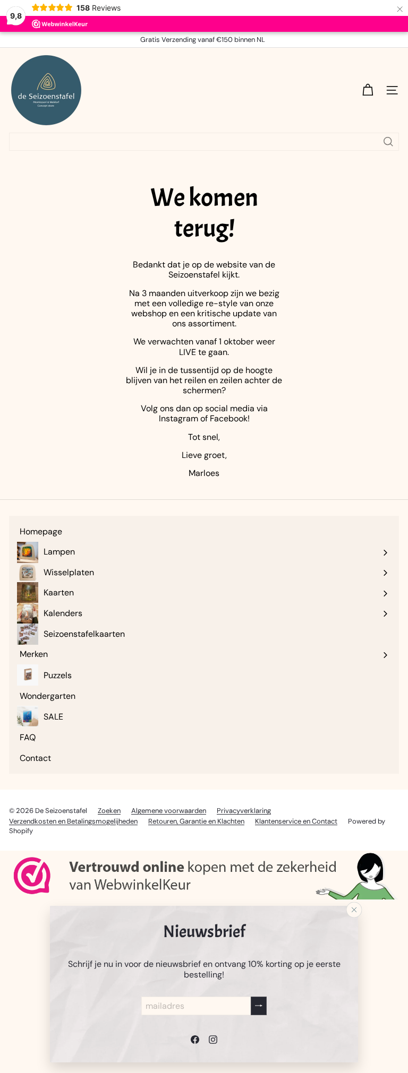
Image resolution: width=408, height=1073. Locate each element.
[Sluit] (354, 910)
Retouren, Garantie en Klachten (196, 821)
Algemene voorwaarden (168, 810)
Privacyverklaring (244, 810)
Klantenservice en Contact (296, 821)
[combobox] (204, 142)
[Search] (388, 142)
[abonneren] (259, 1005)
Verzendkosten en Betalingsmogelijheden (73, 821)
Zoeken (109, 810)
